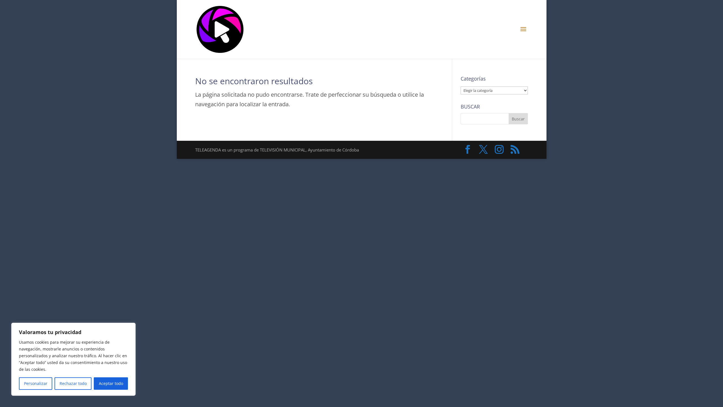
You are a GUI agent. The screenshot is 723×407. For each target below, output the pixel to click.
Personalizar (35, 383)
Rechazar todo (73, 383)
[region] (73, 359)
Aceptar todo (111, 383)
